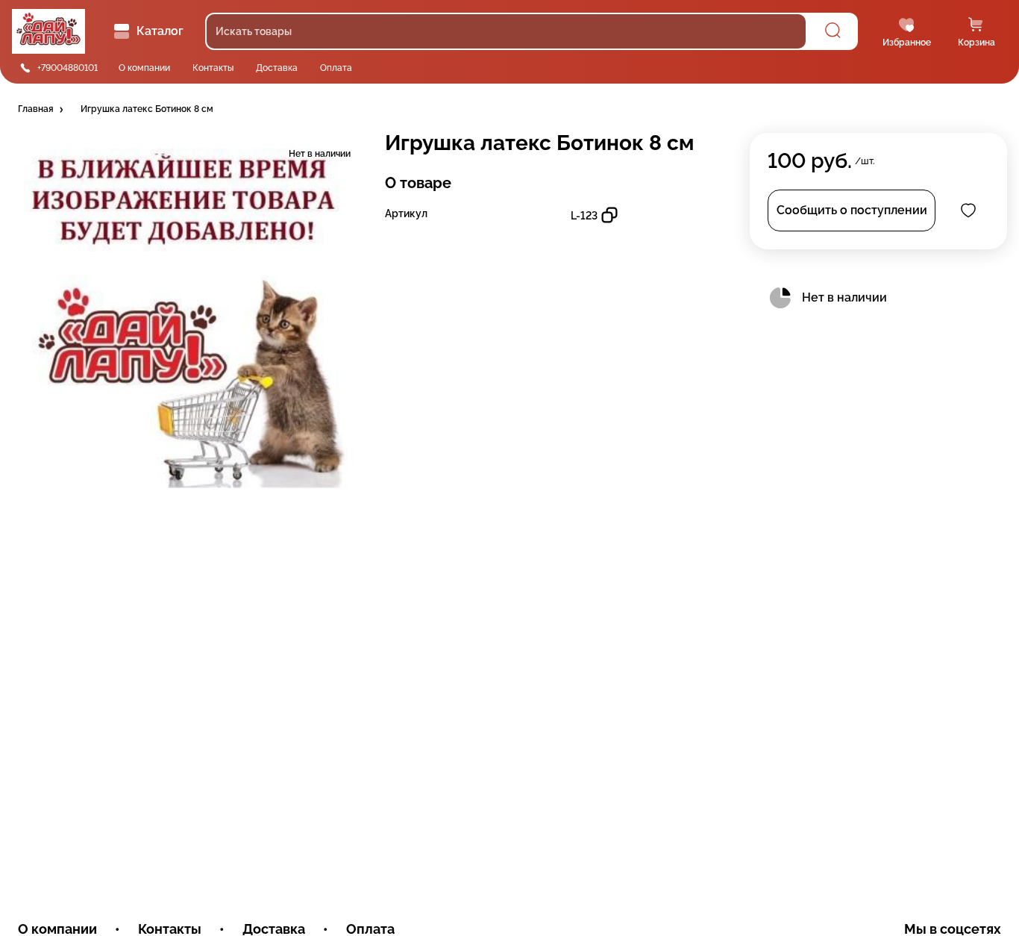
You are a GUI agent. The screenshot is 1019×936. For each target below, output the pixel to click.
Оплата (336, 68)
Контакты (212, 68)
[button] (42, 110)
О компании (144, 68)
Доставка (277, 68)
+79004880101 (67, 68)
